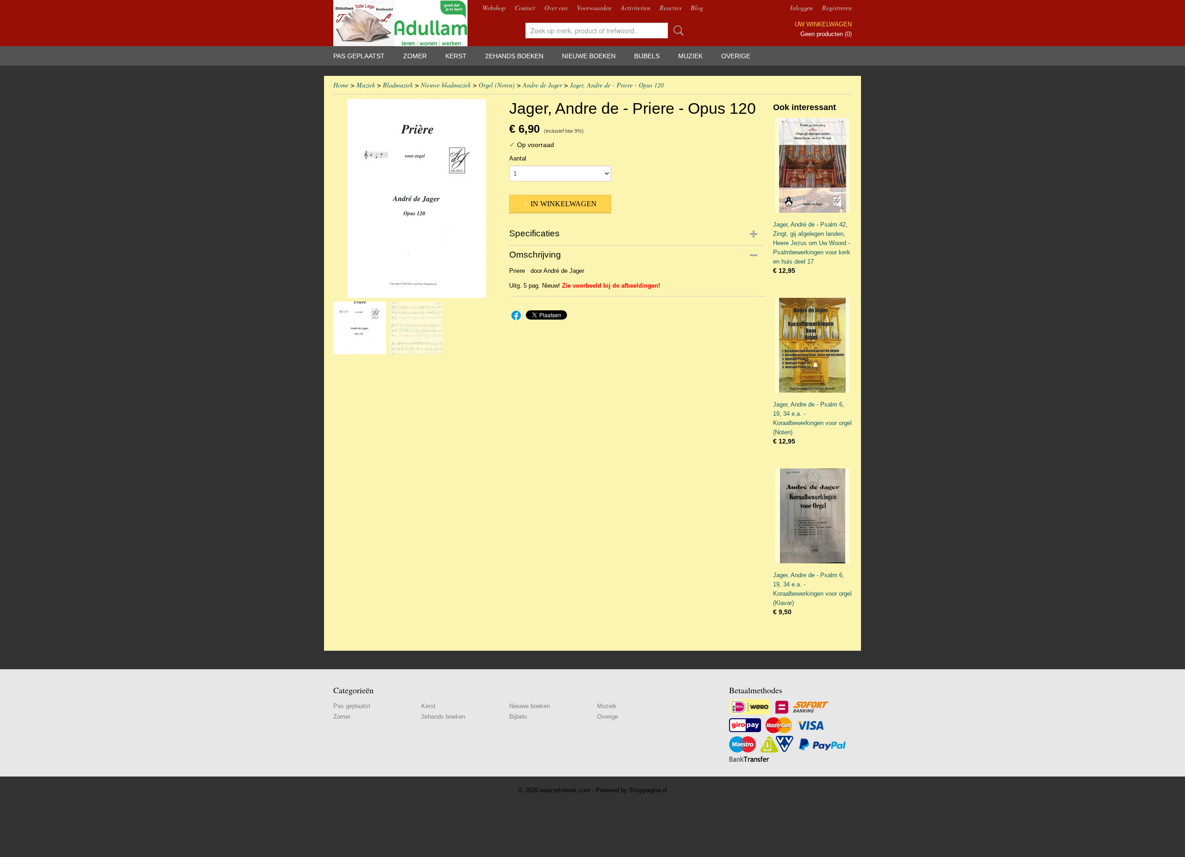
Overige (735, 56)
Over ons (556, 7)
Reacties (670, 7)
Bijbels (647, 56)
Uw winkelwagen (823, 24)
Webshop (493, 7)
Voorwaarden (594, 7)
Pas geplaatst (359, 56)
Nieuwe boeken (589, 56)
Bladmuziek (398, 84)
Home (341, 84)
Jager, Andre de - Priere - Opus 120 (617, 84)
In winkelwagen (563, 204)
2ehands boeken (514, 56)
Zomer (415, 56)
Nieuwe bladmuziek (446, 84)
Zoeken (677, 30)
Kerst (456, 56)
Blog (697, 7)
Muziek (690, 56)
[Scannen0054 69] (416, 198)
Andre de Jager (542, 84)
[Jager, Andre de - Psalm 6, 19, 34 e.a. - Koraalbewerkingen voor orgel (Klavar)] (812, 516)
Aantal (517, 158)
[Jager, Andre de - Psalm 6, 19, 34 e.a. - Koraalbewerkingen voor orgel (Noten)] (812, 345)
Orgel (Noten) (497, 84)
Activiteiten (635, 7)
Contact (525, 7)
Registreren (837, 7)
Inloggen (801, 7)
